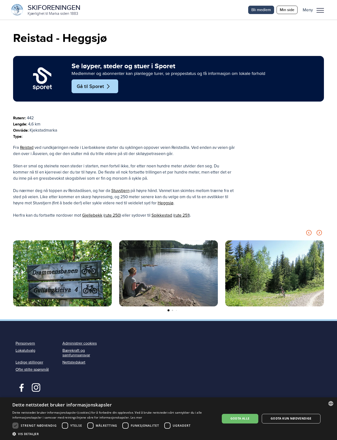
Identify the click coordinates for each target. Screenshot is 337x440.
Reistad (27, 147)
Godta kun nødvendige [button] (291, 418)
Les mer (136, 417)
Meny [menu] (320, 10)
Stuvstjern (120, 190)
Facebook (20, 387)
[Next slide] (319, 233)
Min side (287, 10)
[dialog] (168, 418)
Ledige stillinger (29, 362)
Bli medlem (261, 10)
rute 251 (181, 215)
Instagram (36, 387)
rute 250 (112, 215)
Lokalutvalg (25, 350)
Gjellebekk (92, 215)
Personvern (25, 343)
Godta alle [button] (240, 418)
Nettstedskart (73, 362)
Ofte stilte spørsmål (32, 369)
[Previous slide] (309, 233)
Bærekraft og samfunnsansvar (76, 353)
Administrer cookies (79, 343)
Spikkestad (161, 215)
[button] (315, 10)
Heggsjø (165, 203)
